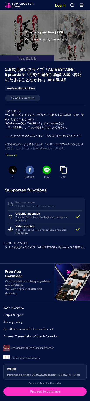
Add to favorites (24, 98)
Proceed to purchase (45, 391)
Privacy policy (12, 322)
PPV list (22, 243)
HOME (7, 243)
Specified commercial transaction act (28, 329)
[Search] (72, 5)
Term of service (13, 307)
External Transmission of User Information (30, 336)
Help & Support (13, 315)
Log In (60, 5)
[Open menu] (82, 5)
